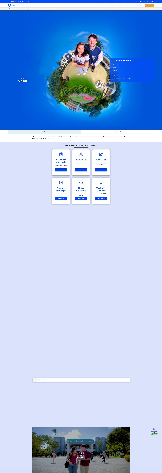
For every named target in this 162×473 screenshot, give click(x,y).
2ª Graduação (116, 75)
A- (18, 1)
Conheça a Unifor (112, 5)
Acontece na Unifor (136, 5)
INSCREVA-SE (149, 5)
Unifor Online (149, 1)
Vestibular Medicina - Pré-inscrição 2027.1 (122, 78)
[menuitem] (44, 132)
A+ (22, 1)
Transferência (116, 73)
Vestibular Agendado (117, 64)
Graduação (19, 9)
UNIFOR (12, 9)
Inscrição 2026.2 (28, 9)
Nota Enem (81, 159)
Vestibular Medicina (101, 189)
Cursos (102, 5)
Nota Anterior (116, 70)
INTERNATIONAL (142, 1)
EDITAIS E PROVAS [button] (42, 380)
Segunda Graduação (61, 189)
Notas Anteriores (81, 189)
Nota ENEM (115, 67)
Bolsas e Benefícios (124, 5)
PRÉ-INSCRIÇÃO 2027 (101, 198)
